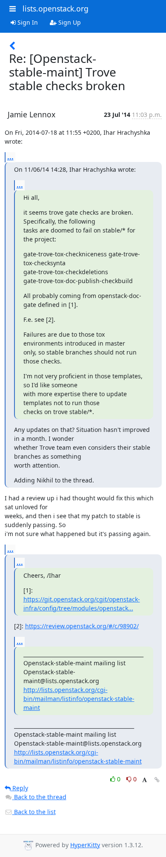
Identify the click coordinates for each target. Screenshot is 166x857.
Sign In (27, 22)
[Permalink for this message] (157, 780)
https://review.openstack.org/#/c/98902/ (82, 626)
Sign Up (69, 22)
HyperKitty (85, 845)
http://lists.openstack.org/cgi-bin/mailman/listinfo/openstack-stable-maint (79, 699)
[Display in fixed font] (144, 780)
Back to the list (34, 812)
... (10, 157)
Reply (19, 788)
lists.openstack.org (56, 8)
